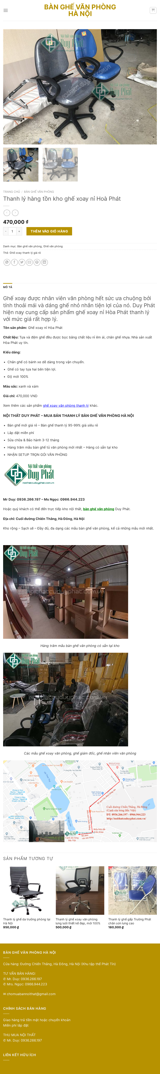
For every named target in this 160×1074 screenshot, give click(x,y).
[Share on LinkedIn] (44, 262)
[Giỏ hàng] (153, 10)
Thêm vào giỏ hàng (49, 231)
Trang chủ (11, 191)
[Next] (148, 86)
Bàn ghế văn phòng (39, 191)
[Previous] (11, 86)
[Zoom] (9, 139)
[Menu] (5, 10)
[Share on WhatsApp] (7, 262)
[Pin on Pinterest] (37, 262)
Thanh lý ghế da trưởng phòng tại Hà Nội (26, 921)
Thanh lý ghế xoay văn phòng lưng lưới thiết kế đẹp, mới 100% (78, 921)
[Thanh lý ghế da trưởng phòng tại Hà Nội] (27, 890)
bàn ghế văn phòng (98, 509)
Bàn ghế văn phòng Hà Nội (80, 10)
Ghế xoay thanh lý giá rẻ (25, 252)
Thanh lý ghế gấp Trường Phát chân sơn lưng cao (129, 921)
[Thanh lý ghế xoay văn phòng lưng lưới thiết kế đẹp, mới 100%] (80, 890)
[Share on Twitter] (22, 262)
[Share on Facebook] (14, 262)
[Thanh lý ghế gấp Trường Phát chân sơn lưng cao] (132, 890)
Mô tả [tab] (7, 287)
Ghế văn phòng (53, 246)
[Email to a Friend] (29, 262)
